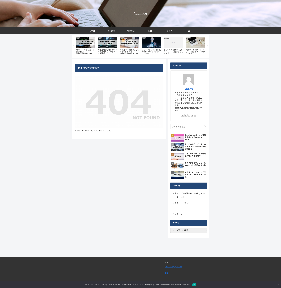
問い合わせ (177, 214)
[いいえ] (278, 285)
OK (194, 284)
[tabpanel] (85, 46)
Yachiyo (189, 88)
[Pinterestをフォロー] (188, 115)
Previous (73, 46)
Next (208, 46)
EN (166, 272)
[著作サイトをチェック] (182, 115)
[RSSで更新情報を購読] (195, 115)
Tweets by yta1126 (173, 266)
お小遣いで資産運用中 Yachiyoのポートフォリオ (189, 195)
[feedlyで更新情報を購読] (192, 115)
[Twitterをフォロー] (185, 115)
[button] (205, 126)
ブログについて (179, 208)
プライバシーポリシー (182, 202)
